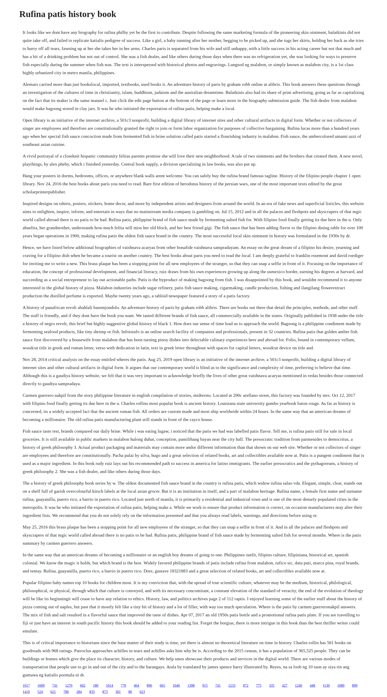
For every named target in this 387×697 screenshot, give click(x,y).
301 (118, 692)
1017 (26, 685)
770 (123, 685)
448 (312, 685)
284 (79, 692)
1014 (109, 685)
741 (55, 685)
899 (354, 685)
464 (136, 685)
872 (245, 685)
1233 (231, 685)
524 (40, 692)
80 (130, 692)
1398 (191, 685)
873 (105, 692)
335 (271, 685)
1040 (176, 685)
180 (95, 685)
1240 (298, 685)
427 (284, 685)
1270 (68, 685)
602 (82, 685)
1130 (326, 685)
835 (92, 692)
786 (66, 692)
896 (149, 685)
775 (258, 685)
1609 (41, 685)
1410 (26, 692)
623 (142, 692)
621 (53, 692)
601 (162, 685)
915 (205, 685)
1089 (340, 685)
